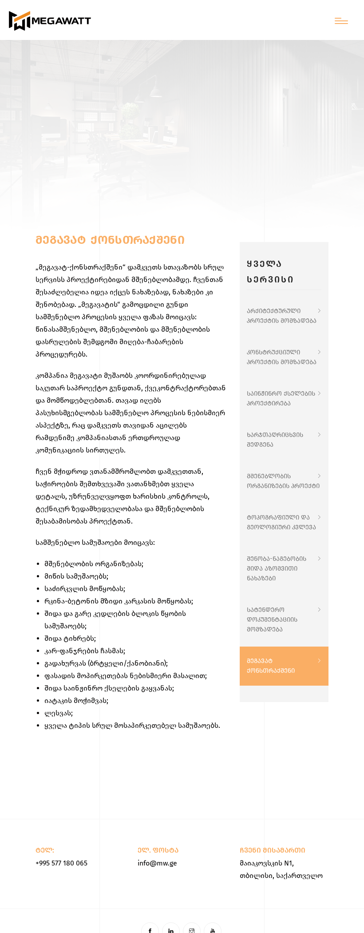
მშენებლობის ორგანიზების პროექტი (283, 481)
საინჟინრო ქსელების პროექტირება (281, 398)
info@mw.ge (157, 863)
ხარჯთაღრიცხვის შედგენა (275, 440)
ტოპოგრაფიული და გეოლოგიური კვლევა (281, 522)
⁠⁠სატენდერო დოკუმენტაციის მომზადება (272, 619)
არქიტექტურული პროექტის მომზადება (282, 316)
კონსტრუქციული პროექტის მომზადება (282, 357)
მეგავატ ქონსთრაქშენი (271, 666)
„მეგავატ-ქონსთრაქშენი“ (81, 267)
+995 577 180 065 (61, 863)
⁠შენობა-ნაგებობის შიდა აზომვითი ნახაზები (276, 568)
